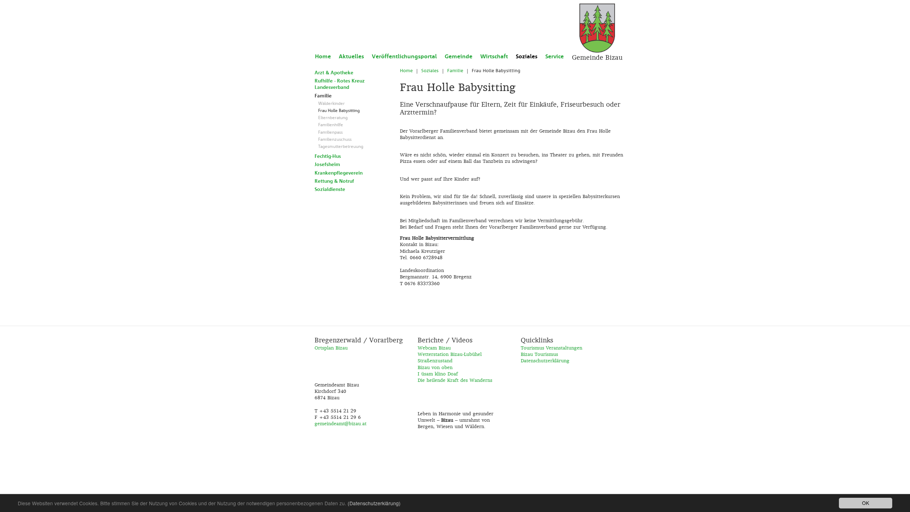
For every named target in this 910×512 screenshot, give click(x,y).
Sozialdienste (330, 189)
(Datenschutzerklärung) (374, 503)
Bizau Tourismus (539, 354)
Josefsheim (327, 164)
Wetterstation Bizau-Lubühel (450, 354)
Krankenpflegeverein (339, 173)
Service (554, 56)
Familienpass (330, 132)
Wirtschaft (494, 56)
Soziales (526, 56)
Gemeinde (458, 56)
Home (323, 56)
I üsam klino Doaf (438, 374)
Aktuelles (351, 56)
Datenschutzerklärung (545, 360)
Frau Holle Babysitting (339, 110)
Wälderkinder (331, 103)
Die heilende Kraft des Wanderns (455, 380)
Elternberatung (333, 117)
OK (865, 502)
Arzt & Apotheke (334, 72)
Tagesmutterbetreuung (340, 146)
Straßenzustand (435, 360)
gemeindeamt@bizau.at (340, 423)
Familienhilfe (330, 124)
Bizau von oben (435, 367)
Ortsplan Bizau (331, 348)
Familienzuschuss (335, 139)
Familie (323, 95)
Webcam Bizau (434, 348)
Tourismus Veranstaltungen (551, 348)
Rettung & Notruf (334, 181)
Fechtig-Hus (328, 156)
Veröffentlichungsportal (404, 56)
